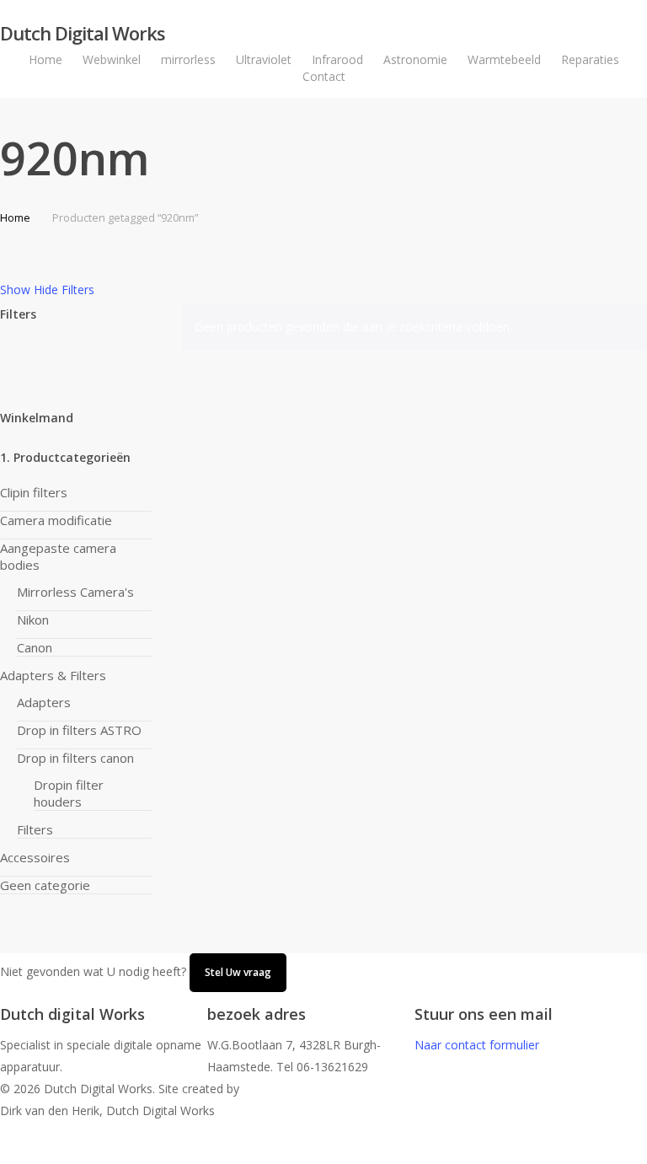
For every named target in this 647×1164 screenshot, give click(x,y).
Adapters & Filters (53, 675)
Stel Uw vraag (238, 972)
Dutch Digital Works (82, 33)
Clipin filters (33, 492)
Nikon (33, 619)
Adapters (44, 702)
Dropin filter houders (69, 793)
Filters (35, 829)
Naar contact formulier (476, 1045)
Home (15, 217)
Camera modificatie (56, 520)
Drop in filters (75, 757)
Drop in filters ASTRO (79, 729)
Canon (34, 647)
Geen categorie (45, 885)
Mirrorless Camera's (75, 591)
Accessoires (35, 857)
